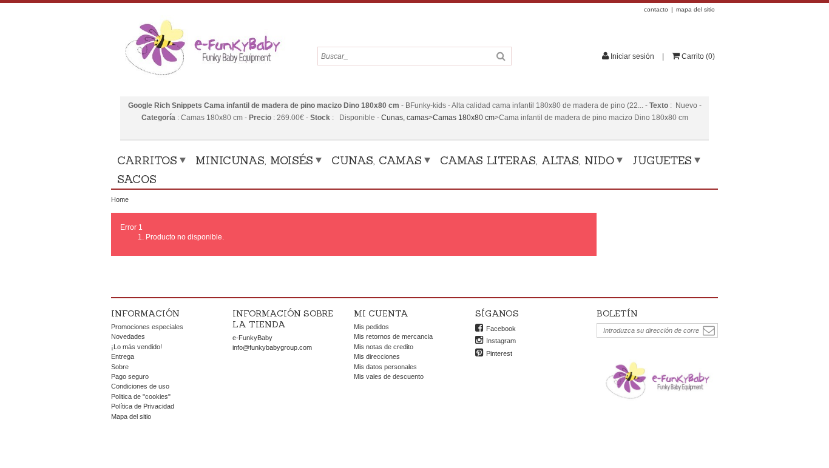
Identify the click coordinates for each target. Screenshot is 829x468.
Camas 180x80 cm (464, 117)
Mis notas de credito (383, 346)
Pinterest (499, 353)
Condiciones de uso (140, 386)
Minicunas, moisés (254, 160)
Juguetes (662, 160)
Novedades (128, 336)
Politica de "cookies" (141, 396)
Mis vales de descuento (389, 376)
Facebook (501, 328)
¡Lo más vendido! (136, 346)
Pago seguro (130, 376)
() (698, 56)
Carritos (147, 160)
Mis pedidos (371, 326)
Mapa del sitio (131, 416)
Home (120, 199)
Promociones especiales (147, 326)
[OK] (709, 330)
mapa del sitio (695, 9)
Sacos (137, 179)
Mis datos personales (385, 366)
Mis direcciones (377, 356)
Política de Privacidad (142, 406)
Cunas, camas (404, 117)
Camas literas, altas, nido (527, 160)
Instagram (501, 340)
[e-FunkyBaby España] (202, 19)
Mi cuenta (381, 313)
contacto (656, 9)
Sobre (120, 366)
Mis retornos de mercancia (393, 336)
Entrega (122, 356)
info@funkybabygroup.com (272, 347)
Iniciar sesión (632, 56)
